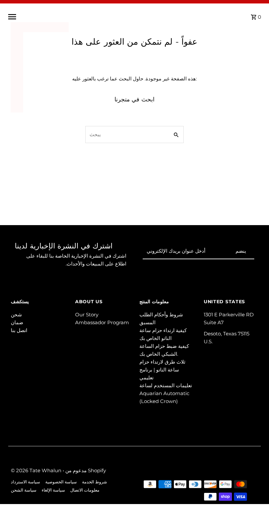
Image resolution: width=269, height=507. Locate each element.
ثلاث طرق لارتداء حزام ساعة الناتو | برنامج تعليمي (162, 370)
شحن (16, 314)
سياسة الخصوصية (61, 481)
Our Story (86, 314)
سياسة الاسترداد (25, 481)
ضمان (17, 322)
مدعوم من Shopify (85, 470)
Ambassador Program (102, 322)
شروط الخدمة (94, 481)
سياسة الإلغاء (53, 490)
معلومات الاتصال (84, 490)
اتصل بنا (19, 330)
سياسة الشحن (23, 490)
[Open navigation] (61, 17)
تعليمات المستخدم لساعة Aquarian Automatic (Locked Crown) (165, 393)
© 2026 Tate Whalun (37, 470)
